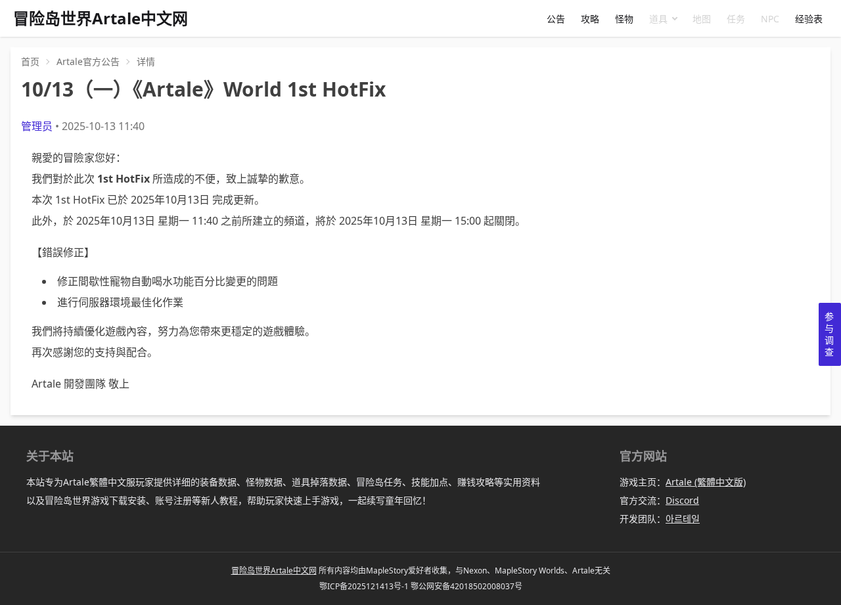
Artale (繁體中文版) (706, 482)
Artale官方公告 (88, 61)
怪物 (624, 18)
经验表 (809, 18)
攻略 (590, 18)
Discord (682, 500)
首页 (30, 61)
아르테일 (683, 518)
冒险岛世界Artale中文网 (274, 570)
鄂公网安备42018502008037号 (466, 586)
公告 (556, 18)
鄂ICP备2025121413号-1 (364, 586)
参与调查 (829, 334)
